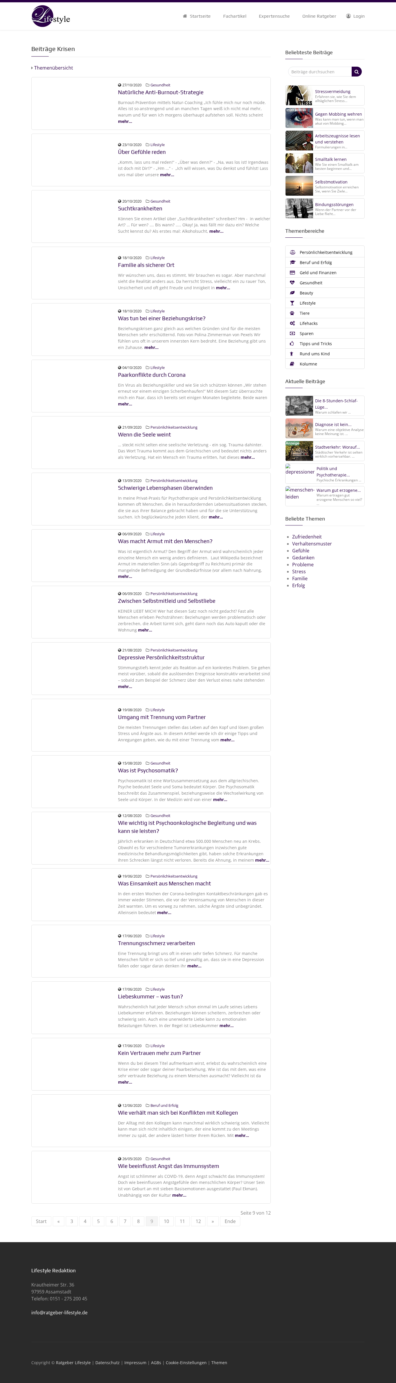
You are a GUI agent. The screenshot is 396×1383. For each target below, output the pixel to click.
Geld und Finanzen (318, 272)
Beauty (306, 293)
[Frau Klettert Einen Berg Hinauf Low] (75, 498)
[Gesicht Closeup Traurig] (75, 611)
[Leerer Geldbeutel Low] (75, 555)
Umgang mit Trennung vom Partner (162, 717)
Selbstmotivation (331, 182)
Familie (300, 578)
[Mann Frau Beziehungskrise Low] (75, 329)
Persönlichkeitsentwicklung (173, 427)
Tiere (304, 313)
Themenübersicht (53, 68)
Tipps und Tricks (315, 343)
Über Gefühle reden (142, 152)
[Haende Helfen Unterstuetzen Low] (75, 837)
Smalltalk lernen (331, 159)
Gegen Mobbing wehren (338, 114)
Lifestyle (157, 144)
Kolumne (308, 364)
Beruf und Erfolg (164, 1105)
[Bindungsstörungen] (299, 208)
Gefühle (300, 550)
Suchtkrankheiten (140, 208)
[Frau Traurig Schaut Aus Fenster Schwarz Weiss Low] (75, 781)
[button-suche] (357, 72)
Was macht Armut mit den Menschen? (165, 541)
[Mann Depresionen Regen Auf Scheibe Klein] (75, 668)
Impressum (135, 1362)
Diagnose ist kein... (333, 424)
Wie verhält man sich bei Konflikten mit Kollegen (178, 1112)
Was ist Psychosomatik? (148, 770)
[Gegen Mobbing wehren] (299, 118)
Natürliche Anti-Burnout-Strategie (161, 92)
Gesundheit (160, 85)
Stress (299, 571)
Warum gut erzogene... (339, 490)
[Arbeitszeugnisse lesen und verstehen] (299, 140)
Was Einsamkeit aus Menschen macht (164, 883)
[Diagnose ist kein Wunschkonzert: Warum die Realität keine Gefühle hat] (299, 428)
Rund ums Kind (314, 353)
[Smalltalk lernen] (299, 163)
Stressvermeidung (332, 91)
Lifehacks (308, 323)
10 (166, 1221)
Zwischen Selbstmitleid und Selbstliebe (166, 601)
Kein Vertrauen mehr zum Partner (159, 1053)
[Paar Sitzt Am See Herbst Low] (75, 159)
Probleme (303, 564)
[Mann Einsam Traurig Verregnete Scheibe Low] (75, 894)
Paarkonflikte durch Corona (152, 375)
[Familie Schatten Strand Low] (75, 272)
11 (182, 1221)
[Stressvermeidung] (299, 95)
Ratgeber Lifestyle (73, 1362)
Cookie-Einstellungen (186, 1362)
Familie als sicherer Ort (146, 265)
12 (198, 1221)
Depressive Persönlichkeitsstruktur (161, 657)
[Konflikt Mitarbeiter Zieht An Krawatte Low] (75, 1120)
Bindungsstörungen (334, 204)
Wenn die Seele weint (144, 434)
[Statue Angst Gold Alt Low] (75, 1176)
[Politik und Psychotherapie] (300, 473)
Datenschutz (107, 1362)
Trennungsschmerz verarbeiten (156, 943)
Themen (219, 1362)
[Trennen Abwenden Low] (75, 724)
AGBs (156, 1362)
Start (41, 1221)
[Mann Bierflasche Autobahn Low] (75, 216)
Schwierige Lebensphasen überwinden (165, 488)
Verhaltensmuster (312, 544)
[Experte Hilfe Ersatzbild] (75, 1063)
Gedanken (303, 557)
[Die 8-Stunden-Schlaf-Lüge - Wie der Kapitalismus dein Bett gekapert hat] (299, 405)
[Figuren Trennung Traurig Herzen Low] (75, 950)
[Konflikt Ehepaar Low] (75, 385)
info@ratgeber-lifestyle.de (59, 1312)
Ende (230, 1221)
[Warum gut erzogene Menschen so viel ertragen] (300, 496)
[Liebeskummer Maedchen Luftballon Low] (75, 1007)
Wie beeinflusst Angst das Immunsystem (168, 1166)
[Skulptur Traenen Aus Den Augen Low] (75, 442)
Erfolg (298, 585)
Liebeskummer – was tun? (150, 996)
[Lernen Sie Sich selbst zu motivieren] (299, 186)
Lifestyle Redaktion (53, 1270)
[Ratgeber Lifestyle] (50, 15)
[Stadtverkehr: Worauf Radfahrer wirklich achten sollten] (299, 450)
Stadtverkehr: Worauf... (337, 447)
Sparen (306, 333)
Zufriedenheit (307, 537)
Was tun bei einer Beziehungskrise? (162, 318)
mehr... (125, 121)
